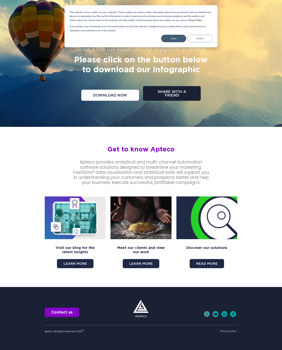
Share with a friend (172, 93)
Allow (174, 38)
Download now (110, 95)
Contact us (62, 312)
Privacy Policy (195, 20)
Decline (200, 38)
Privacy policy (228, 331)
